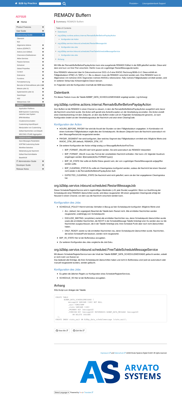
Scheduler (21, 65)
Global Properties (23, 68)
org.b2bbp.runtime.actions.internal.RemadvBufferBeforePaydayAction (87, 35)
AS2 (18, 98)
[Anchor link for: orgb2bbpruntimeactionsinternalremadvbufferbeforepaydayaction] (117, 35)
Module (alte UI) (23, 88)
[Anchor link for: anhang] (65, 59)
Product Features (23, 27)
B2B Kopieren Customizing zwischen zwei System (29, 113)
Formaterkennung (23, 82)
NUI (18, 42)
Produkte (133, 3)
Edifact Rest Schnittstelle (28, 154)
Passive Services (23, 62)
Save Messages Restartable (29, 141)
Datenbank (62, 31)
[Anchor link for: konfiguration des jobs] (79, 47)
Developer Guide (23, 165)
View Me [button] (62, 330)
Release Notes (22, 169)
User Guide (21, 30)
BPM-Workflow (24, 117)
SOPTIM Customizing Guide (29, 144)
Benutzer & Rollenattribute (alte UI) (29, 85)
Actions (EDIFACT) (24, 48)
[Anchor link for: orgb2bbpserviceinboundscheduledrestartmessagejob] (107, 43)
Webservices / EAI (23, 102)
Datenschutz (118, 353)
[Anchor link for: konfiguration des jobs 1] (79, 55)
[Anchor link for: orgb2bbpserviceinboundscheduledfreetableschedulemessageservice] (121, 51)
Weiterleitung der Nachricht (29, 151)
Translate (87, 392)
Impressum (105, 353)
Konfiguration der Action (70, 39)
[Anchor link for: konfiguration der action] (79, 39)
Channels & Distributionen (26, 55)
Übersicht (20, 38)
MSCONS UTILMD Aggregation (30, 134)
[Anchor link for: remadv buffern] (93, 14)
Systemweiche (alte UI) (25, 92)
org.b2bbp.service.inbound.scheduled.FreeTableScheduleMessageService (89, 51)
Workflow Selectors (26, 147)
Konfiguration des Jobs (69, 47)
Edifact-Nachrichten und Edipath (31, 131)
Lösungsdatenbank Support (154, 3)
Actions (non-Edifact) (24, 52)
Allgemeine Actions (24, 45)
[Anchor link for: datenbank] (68, 32)
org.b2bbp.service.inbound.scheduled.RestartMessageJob (82, 43)
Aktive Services (22, 58)
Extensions (21, 75)
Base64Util (23, 157)
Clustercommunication (27, 121)
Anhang (61, 59)
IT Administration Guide (26, 161)
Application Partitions (26, 108)
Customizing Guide (24, 34)
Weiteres (20, 105)
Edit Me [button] (78, 330)
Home (23, 21)
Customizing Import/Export (28, 124)
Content (20, 72)
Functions (20, 78)
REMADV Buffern (25, 137)
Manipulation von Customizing (30, 127)
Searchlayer (21, 95)
